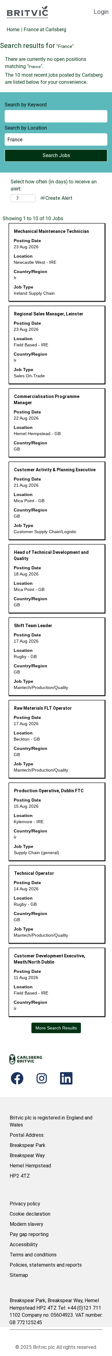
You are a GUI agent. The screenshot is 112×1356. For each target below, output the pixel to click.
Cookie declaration (30, 1214)
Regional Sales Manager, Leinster (48, 313)
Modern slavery (26, 1224)
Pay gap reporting (29, 1234)
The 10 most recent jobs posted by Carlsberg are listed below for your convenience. (54, 78)
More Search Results (56, 1027)
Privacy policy (25, 1204)
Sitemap (19, 1275)
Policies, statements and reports (46, 1265)
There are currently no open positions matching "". (45, 62)
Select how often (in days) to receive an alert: (54, 185)
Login (101, 11)
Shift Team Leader (33, 625)
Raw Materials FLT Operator (43, 708)
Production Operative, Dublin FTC (49, 790)
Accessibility (24, 1244)
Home (13, 29)
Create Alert (58, 198)
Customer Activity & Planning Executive (55, 469)
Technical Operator (34, 873)
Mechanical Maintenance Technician (51, 231)
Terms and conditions (33, 1255)
